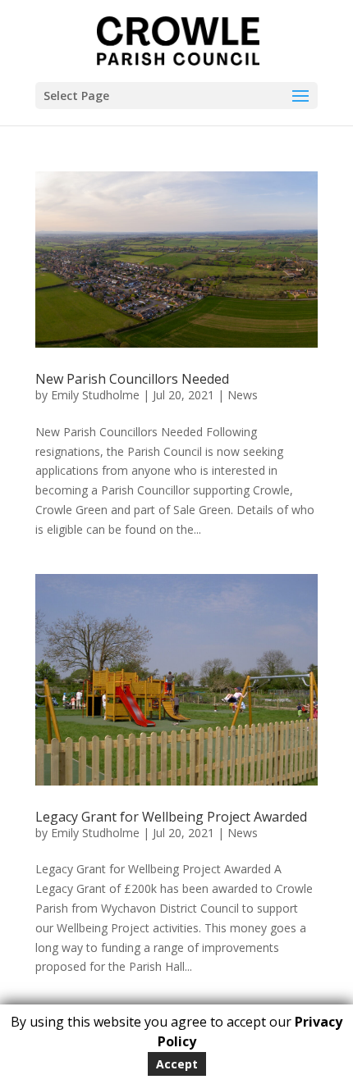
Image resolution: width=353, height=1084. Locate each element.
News (242, 395)
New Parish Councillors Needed (132, 379)
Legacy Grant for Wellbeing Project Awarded (171, 817)
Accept (177, 1064)
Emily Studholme (95, 395)
